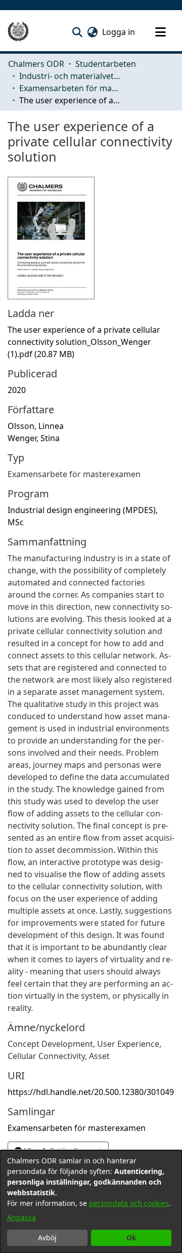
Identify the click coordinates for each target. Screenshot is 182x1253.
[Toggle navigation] (160, 32)
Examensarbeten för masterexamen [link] (69, 88)
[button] (77, 32)
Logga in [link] (119, 31)
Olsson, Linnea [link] (36, 426)
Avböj (47, 1237)
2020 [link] (17, 390)
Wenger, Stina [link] (34, 438)
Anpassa (21, 1217)
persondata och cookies (129, 1203)
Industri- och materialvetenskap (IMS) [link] (69, 76)
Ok (131, 1237)
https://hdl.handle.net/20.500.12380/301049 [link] (91, 1092)
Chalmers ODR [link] (36, 63)
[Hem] (18, 32)
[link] (84, 342)
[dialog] (91, 1201)
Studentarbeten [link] (105, 63)
